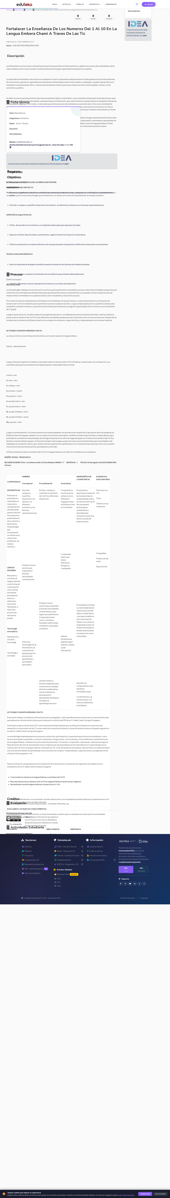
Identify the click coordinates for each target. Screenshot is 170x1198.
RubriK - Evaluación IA (66, 851)
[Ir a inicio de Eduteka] (24, 4)
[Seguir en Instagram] (125, 884)
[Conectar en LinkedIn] (135, 884)
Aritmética (28, 10)
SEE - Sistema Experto (36, 869)
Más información (128, 1195)
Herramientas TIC (32, 860)
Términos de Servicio (127, 898)
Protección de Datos (98, 855)
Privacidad (144, 898)
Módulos (28, 851)
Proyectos (29, 855)
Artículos (28, 846)
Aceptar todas (145, 1194)
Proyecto (9, 10)
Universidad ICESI (97, 860)
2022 (59, 879)
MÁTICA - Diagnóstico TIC (68, 864)
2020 (59, 886)
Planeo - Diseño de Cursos (68, 855)
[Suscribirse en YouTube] (130, 884)
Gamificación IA (64, 860)
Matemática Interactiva (34, 864)
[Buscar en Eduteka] (137, 4)
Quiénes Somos (96, 846)
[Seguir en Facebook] (121, 884)
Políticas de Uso (96, 851)
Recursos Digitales (32, 873)
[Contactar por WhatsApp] (144, 884)
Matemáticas (19, 10)
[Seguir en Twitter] (139, 884)
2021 (58, 882)
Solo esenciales (160, 1194)
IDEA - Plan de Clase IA (67, 846)
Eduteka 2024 (67, 874)
